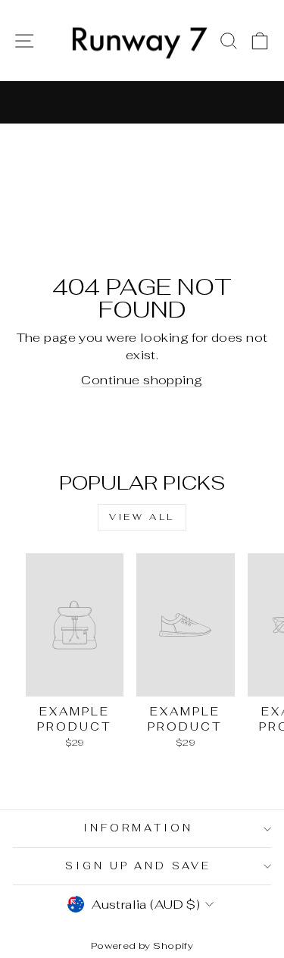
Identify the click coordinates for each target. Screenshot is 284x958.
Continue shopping (141, 379)
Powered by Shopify (142, 945)
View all (142, 517)
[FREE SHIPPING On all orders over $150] (142, 102)
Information (138, 828)
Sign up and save (138, 865)
